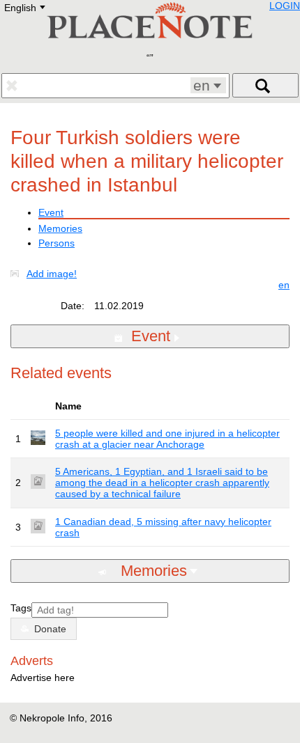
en (284, 284)
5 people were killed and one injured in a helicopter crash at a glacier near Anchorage (167, 439)
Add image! (52, 273)
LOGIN (284, 5)
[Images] (17, 273)
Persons (56, 243)
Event (50, 212)
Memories (60, 228)
